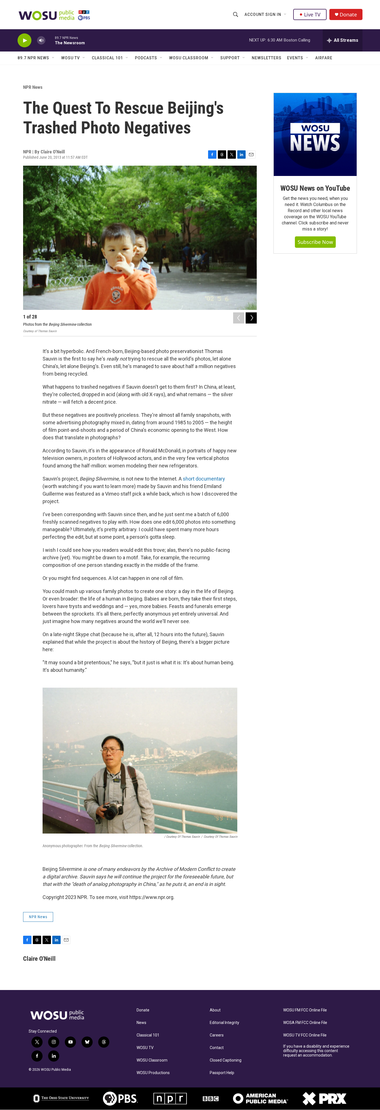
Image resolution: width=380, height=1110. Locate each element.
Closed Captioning (225, 1060)
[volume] (41, 40)
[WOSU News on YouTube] (315, 134)
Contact (217, 1048)
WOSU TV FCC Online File (305, 1035)
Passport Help (222, 1073)
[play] (24, 40)
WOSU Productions (153, 1073)
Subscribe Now (315, 242)
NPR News (33, 87)
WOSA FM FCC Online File (305, 1023)
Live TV (312, 14)
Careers (217, 1035)
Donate (348, 15)
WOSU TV (70, 58)
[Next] (251, 318)
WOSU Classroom (188, 58)
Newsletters (267, 58)
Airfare (323, 58)
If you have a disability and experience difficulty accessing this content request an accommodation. (316, 1050)
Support (230, 58)
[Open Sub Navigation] (285, 14)
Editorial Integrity (224, 1023)
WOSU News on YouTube (315, 188)
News (141, 1023)
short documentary (204, 479)
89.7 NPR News (33, 58)
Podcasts (146, 58)
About (215, 1010)
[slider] (50, 40)
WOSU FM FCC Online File (305, 1010)
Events (295, 58)
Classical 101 (107, 58)
